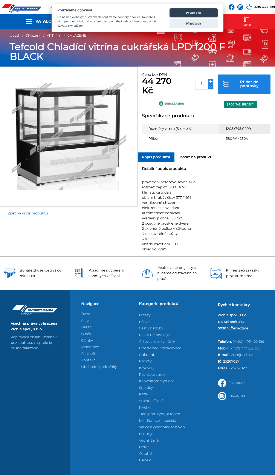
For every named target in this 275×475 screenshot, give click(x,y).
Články (87, 340)
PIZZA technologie (155, 335)
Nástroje (146, 434)
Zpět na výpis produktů (28, 213)
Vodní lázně (149, 440)
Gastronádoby (151, 328)
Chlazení (32, 35)
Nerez (144, 447)
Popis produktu (156, 157)
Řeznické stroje (152, 374)
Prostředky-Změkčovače (160, 348)
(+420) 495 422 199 (248, 341)
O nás (86, 334)
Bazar (86, 327)
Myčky (144, 407)
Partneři (88, 353)
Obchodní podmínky (99, 367)
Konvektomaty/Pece (156, 381)
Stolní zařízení (151, 401)
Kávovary (146, 368)
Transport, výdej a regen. (160, 414)
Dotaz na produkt (195, 157)
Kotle (143, 394)
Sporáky (146, 388)
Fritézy (145, 315)
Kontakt (88, 360)
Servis (86, 321)
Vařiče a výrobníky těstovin (162, 427)
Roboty (145, 361)
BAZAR (145, 460)
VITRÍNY (54, 35)
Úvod (14, 35)
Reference (90, 347)
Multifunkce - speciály (158, 420)
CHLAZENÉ (76, 35)
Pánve (144, 322)
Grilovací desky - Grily (157, 341)
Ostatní (145, 453)
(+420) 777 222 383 (244, 348)
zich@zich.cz (242, 355)
